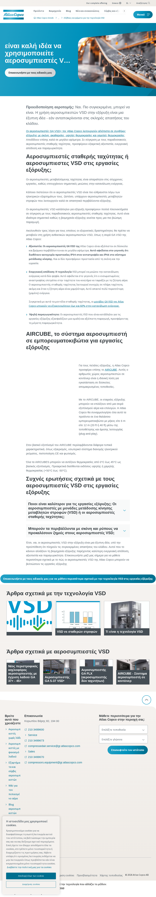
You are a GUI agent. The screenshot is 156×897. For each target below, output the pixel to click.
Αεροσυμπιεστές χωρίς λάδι (15, 733)
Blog (68, 10)
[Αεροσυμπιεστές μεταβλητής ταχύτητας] (58, 18)
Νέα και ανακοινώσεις (87, 10)
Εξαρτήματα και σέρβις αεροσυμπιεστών (15, 771)
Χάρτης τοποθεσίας (111, 875)
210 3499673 (36, 740)
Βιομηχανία (55, 10)
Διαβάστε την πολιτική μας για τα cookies (29, 867)
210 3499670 (36, 757)
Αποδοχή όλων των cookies (31, 876)
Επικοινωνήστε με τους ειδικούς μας (30, 72)
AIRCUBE (111, 369)
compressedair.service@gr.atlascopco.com (54, 746)
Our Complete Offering (96, 3)
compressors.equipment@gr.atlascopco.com (55, 762)
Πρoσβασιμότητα (87, 875)
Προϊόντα (39, 10)
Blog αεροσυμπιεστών (15, 809)
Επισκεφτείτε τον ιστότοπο (127, 750)
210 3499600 (36, 729)
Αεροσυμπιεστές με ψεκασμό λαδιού (15, 750)
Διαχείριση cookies (63, 875)
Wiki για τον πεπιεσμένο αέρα (14, 792)
